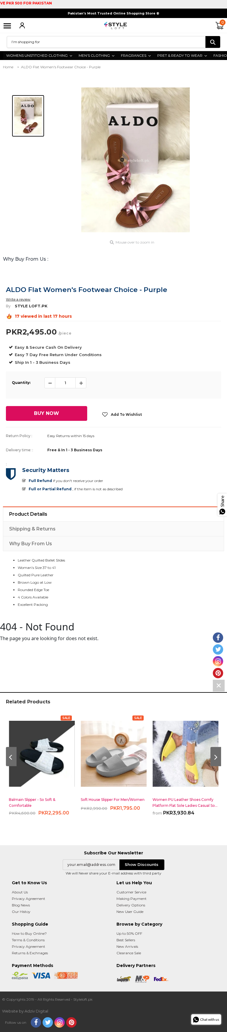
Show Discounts (141, 864)
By (8, 306)
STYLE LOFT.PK (31, 306)
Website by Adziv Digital (25, 1011)
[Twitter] (48, 1022)
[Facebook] (36, 1022)
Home (8, 67)
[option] (135, 159)
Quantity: (21, 382)
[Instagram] (59, 1022)
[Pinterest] (71, 1022)
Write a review (18, 299)
